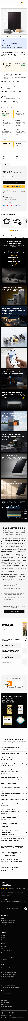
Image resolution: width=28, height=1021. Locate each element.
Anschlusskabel (5, 1002)
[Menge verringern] (4, 176)
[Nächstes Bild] (20, 36)
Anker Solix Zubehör (6, 1006)
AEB (2, 961)
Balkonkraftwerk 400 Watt (8, 967)
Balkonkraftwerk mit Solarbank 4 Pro (11, 987)
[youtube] (13, 1013)
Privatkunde (6, 164)
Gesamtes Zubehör (6, 993)
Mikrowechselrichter (6, 998)
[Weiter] (20, 231)
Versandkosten (5, 924)
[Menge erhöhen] (12, 176)
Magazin (3, 918)
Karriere (3, 935)
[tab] (3, 236)
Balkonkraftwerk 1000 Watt (8, 972)
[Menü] (26, 2)
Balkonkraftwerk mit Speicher (9, 985)
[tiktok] (9, 1013)
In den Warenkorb (14, 183)
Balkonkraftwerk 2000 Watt (8, 974)
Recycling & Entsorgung (7, 957)
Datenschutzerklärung (7, 950)
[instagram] (2, 1013)
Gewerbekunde (15, 164)
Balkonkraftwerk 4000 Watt (8, 976)
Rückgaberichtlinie (6, 952)
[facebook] (5, 1013)
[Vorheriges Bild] (7, 36)
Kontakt (3, 937)
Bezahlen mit (11, 186)
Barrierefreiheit (5, 959)
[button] (6, 58)
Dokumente (4, 929)
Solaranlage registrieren (7, 922)
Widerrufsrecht (5, 955)
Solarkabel (4, 1000)
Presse (3, 939)
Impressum (4, 946)
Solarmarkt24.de (5, 927)
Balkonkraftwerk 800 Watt (8, 970)
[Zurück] (7, 231)
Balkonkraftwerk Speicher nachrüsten (11, 983)
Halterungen (4, 996)
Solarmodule (4, 1004)
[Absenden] (25, 908)
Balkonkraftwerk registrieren (8, 920)
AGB (2, 948)
